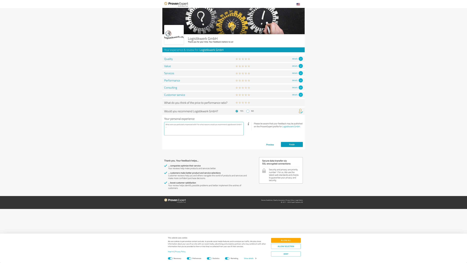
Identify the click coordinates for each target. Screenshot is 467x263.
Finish (292, 144)
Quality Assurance (279, 200)
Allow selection (286, 246)
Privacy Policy (180, 251)
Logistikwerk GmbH (291, 126)
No (252, 111)
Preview (270, 144)
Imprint (171, 251)
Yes (241, 111)
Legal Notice (299, 200)
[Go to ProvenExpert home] (176, 6)
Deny (286, 254)
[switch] (189, 258)
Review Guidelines (266, 200)
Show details (248, 258)
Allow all (286, 240)
